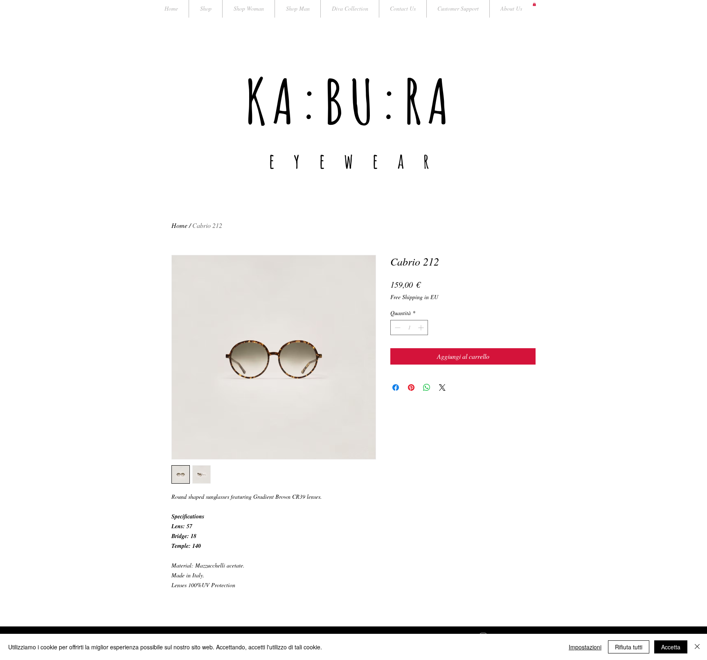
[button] (534, 4)
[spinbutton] (409, 327)
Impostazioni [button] (585, 647)
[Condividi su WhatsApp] (427, 387)
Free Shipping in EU (414, 297)
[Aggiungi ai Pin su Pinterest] (411, 387)
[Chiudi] (697, 646)
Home (179, 225)
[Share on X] (442, 387)
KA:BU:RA (350, 101)
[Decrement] (397, 327)
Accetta (670, 647)
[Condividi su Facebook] (396, 387)
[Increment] (422, 327)
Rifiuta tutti (628, 647)
